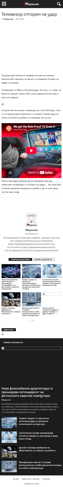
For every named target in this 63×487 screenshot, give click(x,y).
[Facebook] (23, 30)
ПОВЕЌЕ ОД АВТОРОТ (43, 259)
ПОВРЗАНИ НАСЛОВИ (20, 259)
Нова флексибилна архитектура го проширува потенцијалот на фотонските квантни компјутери (10, 284)
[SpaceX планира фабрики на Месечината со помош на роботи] (11, 299)
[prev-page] (29, 320)
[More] (30, 30)
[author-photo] (31, 219)
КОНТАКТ (46, 479)
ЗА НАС (16, 479)
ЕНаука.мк (8, 19)
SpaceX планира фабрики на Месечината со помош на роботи (11, 311)
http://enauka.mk (31, 234)
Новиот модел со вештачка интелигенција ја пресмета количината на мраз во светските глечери (31, 284)
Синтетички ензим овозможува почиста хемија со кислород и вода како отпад (52, 282)
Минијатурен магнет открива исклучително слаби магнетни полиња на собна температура (31, 311)
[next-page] (33, 320)
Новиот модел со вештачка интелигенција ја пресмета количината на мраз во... (34, 421)
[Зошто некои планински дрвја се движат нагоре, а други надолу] (52, 299)
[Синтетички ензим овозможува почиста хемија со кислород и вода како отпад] (52, 271)
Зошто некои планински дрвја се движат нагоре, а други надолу (51, 311)
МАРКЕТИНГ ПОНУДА (30, 479)
